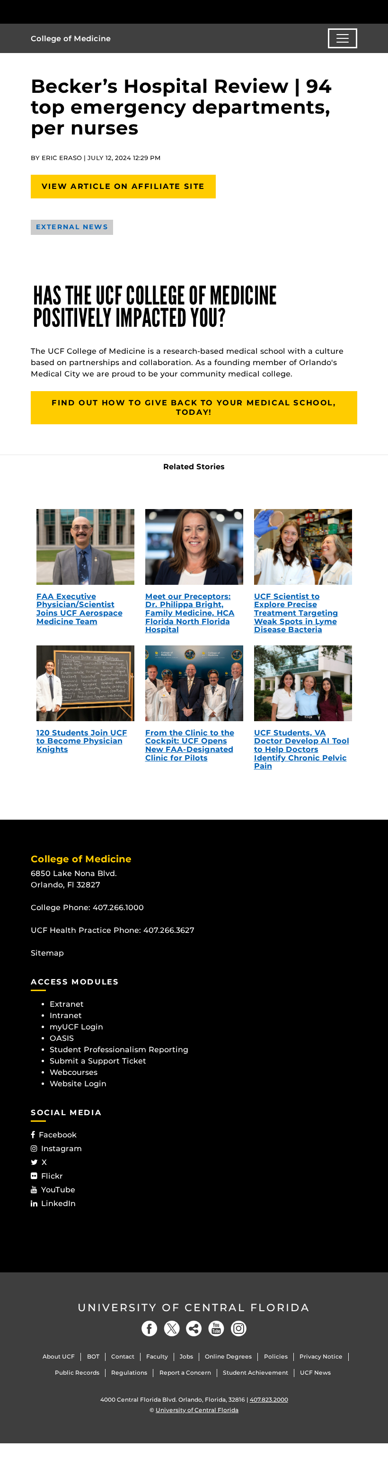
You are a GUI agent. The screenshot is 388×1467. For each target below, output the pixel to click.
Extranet (67, 1004)
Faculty (157, 1356)
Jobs (186, 1356)
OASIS (62, 1038)
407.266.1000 (118, 907)
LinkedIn (58, 1203)
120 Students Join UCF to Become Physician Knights (81, 741)
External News (72, 227)
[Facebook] (149, 1328)
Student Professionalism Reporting (119, 1049)
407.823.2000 (269, 1399)
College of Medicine (71, 38)
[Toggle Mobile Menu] (355, 11)
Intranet (66, 1015)
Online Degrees (228, 1356)
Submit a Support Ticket (98, 1060)
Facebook (58, 1134)
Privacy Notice (321, 1356)
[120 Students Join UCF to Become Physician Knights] (85, 683)
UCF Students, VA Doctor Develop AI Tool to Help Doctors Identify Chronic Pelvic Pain (301, 749)
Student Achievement (255, 1372)
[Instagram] (238, 1328)
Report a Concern (185, 1372)
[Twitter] (172, 1328)
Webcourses (73, 1072)
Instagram (61, 1148)
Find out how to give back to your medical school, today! (194, 407)
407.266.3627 (168, 930)
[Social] (194, 1328)
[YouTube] (216, 1328)
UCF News (315, 1372)
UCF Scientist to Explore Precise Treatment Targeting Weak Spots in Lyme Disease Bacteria (296, 613)
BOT (93, 1356)
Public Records (77, 1372)
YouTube (58, 1189)
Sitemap (47, 952)
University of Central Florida (194, 1307)
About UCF (59, 1356)
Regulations (129, 1372)
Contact (122, 1356)
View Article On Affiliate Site (123, 186)
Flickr (52, 1176)
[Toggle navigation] (342, 38)
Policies (276, 1356)
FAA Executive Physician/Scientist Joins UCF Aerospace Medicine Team (79, 609)
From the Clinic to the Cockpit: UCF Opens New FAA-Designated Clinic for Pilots (189, 745)
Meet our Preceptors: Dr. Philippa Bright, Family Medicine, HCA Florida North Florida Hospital (190, 613)
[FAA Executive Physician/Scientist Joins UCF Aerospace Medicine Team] (85, 547)
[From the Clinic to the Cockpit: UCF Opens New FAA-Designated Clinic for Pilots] (194, 683)
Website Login (78, 1083)
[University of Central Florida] (94, 11)
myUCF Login (76, 1026)
